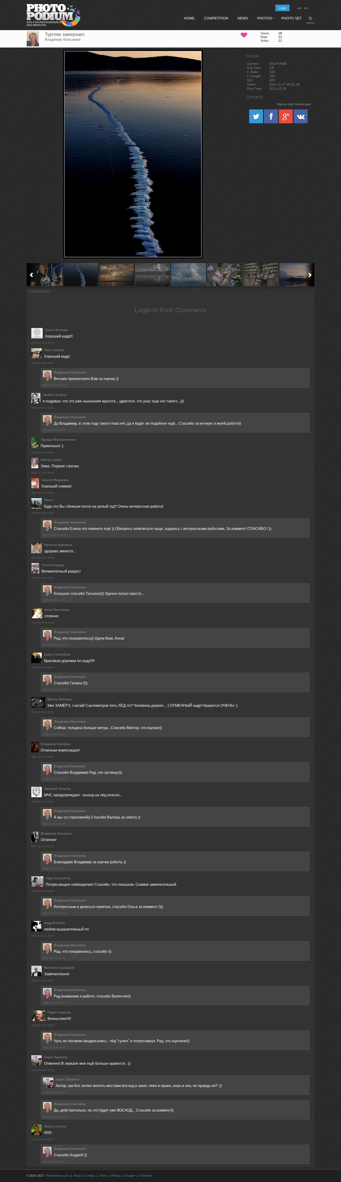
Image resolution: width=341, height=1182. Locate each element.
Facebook (146, 1175)
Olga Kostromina (58, 878)
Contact (90, 1175)
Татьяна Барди (53, 565)
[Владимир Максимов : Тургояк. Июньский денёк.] (188, 274)
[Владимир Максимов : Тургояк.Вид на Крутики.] (152, 274)
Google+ (130, 1175)
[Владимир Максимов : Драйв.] (44, 274)
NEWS (243, 18)
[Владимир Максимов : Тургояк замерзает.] (80, 274)
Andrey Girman (55, 1126)
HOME (189, 18)
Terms (103, 1175)
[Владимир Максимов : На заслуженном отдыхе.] (260, 274)
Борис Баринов (55, 1057)
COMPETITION (216, 18)
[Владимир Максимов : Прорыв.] (116, 274)
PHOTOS (264, 18)
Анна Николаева (57, 610)
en (299, 8)
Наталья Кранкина (58, 545)
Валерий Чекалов (57, 788)
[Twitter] (256, 118)
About (77, 1175)
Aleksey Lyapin (51, 460)
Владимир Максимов (63, 39)
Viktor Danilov (54, 350)
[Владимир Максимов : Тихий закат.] (296, 274)
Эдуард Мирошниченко (58, 439)
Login (282, 8)
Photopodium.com (57, 1175)
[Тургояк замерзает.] (193, 62)
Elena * (49, 500)
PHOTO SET (291, 18)
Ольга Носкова (56, 330)
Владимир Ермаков (55, 744)
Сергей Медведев (54, 480)
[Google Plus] (286, 118)
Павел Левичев (59, 1012)
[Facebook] (271, 118)
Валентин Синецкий (59, 967)
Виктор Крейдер (59, 699)
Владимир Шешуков (56, 833)
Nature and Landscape (294, 104)
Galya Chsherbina (57, 654)
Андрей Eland (54, 923)
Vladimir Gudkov (55, 395)
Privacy (116, 1175)
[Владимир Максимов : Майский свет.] (224, 274)
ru (305, 8)
